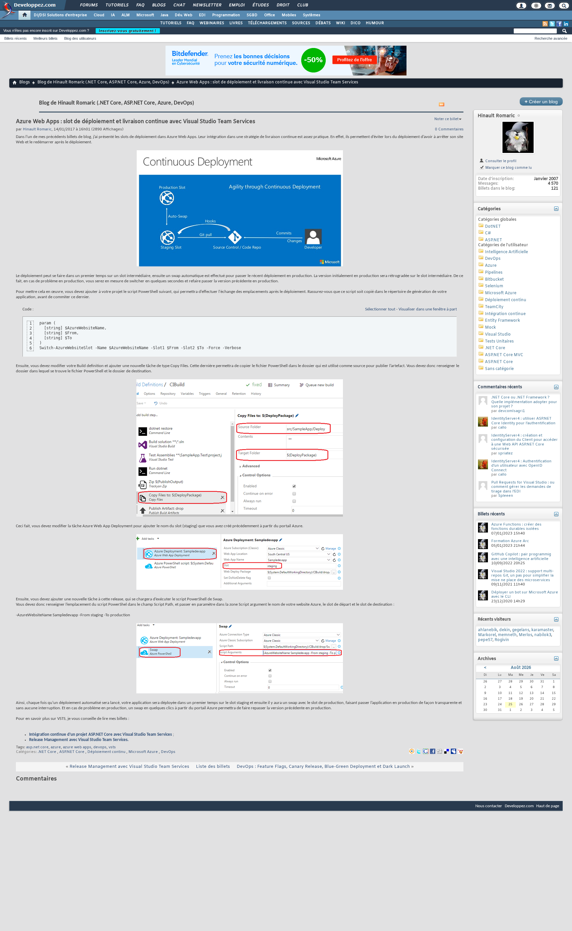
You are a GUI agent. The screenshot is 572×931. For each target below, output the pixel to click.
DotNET (493, 226)
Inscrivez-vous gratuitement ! (128, 31)
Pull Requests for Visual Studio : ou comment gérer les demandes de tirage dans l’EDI (522, 487)
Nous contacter (488, 806)
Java (164, 15)
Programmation (226, 15)
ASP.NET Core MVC (504, 355)
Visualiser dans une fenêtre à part (428, 309)
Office (269, 15)
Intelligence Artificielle (506, 252)
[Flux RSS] (545, 23)
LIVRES (236, 23)
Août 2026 (521, 668)
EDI (202, 15)
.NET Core (47, 752)
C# (488, 233)
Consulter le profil (500, 161)
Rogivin (502, 640)
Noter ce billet (446, 119)
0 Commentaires (449, 129)
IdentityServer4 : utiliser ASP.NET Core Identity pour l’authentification (523, 421)
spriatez (505, 453)
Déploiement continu (106, 752)
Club (302, 5)
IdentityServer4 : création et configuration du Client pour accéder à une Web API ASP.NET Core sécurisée (524, 442)
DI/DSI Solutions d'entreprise (60, 15)
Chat (178, 5)
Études (260, 5)
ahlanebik (487, 630)
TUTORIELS (170, 23)
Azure (491, 265)
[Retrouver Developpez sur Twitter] (552, 23)
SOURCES (301, 23)
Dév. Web (183, 15)
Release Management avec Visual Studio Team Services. (78, 740)
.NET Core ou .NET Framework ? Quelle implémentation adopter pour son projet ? (524, 402)
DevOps (168, 752)
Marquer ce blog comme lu (508, 167)
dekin (504, 630)
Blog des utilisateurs (80, 38)
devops (100, 747)
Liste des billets (213, 766)
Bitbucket (494, 279)
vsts (112, 747)
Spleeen (505, 495)
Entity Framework (502, 320)
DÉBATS (323, 23)
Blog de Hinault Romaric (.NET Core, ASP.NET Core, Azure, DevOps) (103, 82)
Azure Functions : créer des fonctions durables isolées (516, 527)
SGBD (252, 15)
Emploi (236, 5)
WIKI (340, 23)
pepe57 (485, 640)
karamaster (542, 630)
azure (56, 747)
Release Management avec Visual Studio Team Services (129, 766)
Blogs (158, 5)
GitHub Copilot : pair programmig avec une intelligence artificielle (521, 556)
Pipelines (493, 272)
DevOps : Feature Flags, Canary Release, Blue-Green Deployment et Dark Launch (323, 766)
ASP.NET (493, 240)
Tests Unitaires (499, 341)
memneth (507, 635)
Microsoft (145, 15)
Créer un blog (541, 101)
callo (502, 427)
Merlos (525, 635)
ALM (125, 15)
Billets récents (15, 38)
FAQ (140, 5)
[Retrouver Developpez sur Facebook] (559, 23)
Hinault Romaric (496, 116)
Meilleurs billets (45, 38)
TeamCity (494, 307)
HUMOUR (375, 23)
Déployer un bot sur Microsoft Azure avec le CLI (524, 594)
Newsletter (206, 5)
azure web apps (77, 747)
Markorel (487, 635)
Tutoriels (117, 5)
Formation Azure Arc (510, 541)
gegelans (520, 630)
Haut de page (547, 806)
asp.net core (37, 747)
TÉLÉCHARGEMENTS (267, 23)
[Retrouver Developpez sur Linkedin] (566, 23)
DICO (355, 23)
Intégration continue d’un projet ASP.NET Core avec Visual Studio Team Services (100, 734)
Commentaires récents (500, 387)
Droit (283, 5)
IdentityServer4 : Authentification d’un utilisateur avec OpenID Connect (521, 466)
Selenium (494, 286)
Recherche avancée (551, 38)
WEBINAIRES (212, 23)
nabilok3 (542, 635)
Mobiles (289, 15)
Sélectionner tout (380, 309)
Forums (88, 5)
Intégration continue (505, 314)
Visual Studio (498, 334)
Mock (490, 327)
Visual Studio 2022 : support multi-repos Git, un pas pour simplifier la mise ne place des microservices (522, 575)
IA (113, 15)
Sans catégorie (499, 369)
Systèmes (311, 15)
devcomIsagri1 (511, 411)
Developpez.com (519, 806)
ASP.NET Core (71, 752)
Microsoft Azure (143, 752)
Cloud (99, 15)
